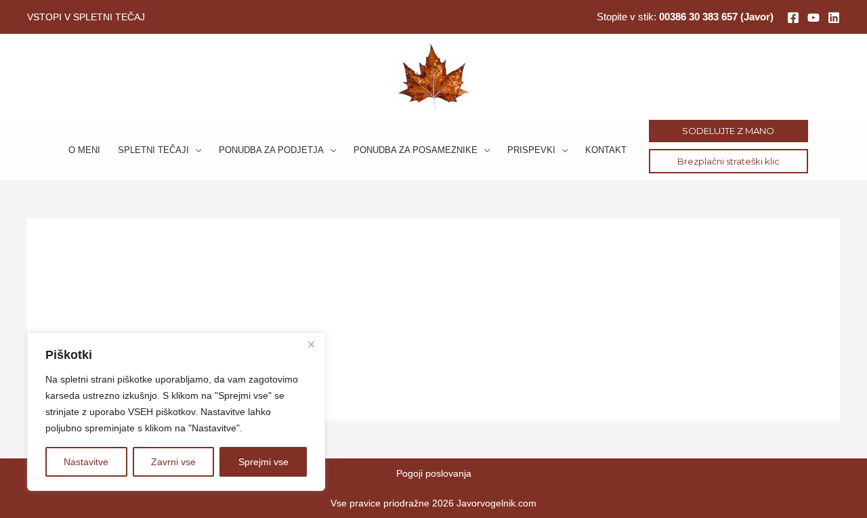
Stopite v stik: (685, 16)
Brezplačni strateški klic (728, 161)
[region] (176, 411)
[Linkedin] (834, 18)
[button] (195, 150)
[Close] (311, 344)
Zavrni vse (173, 461)
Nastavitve (86, 461)
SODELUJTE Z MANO (728, 130)
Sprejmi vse (263, 461)
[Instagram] (813, 18)
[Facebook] (793, 18)
